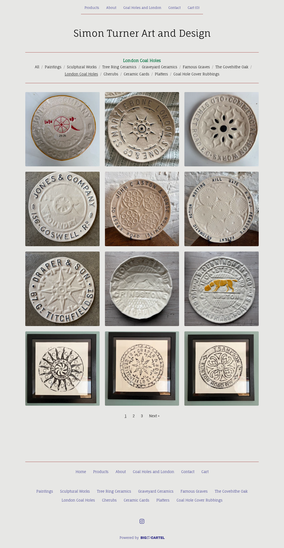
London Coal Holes (81, 74)
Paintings (53, 67)
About (111, 8)
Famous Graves (196, 67)
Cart (205, 471)
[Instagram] (142, 521)
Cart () (193, 8)
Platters (161, 74)
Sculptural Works (82, 67)
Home (81, 471)
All (37, 67)
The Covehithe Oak (231, 67)
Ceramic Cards (136, 74)
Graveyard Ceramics (159, 67)
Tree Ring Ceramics (119, 67)
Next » (154, 416)
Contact (174, 8)
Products (92, 8)
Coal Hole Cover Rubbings (196, 74)
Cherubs (111, 74)
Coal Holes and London (142, 8)
